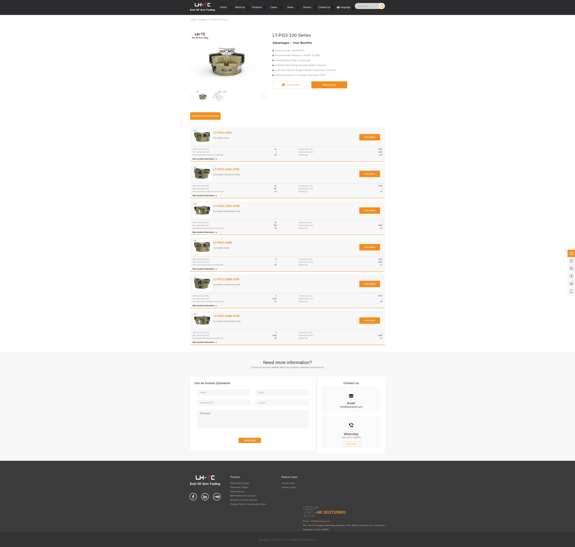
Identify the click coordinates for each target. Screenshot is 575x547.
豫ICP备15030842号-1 (305, 539)
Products (257, 7)
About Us (240, 7)
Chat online (351, 444)
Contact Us (324, 7)
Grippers (203, 19)
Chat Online (293, 85)
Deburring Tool (237, 491)
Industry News (288, 483)
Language (345, 7)
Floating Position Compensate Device (248, 504)
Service (307, 7)
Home (223, 7)
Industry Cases (289, 487)
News (290, 7)
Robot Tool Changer (239, 483)
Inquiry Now (329, 85)
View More (369, 137)
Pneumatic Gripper (239, 487)
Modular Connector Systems (243, 500)
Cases (273, 7)
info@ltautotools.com (351, 407)
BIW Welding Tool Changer (243, 495)
